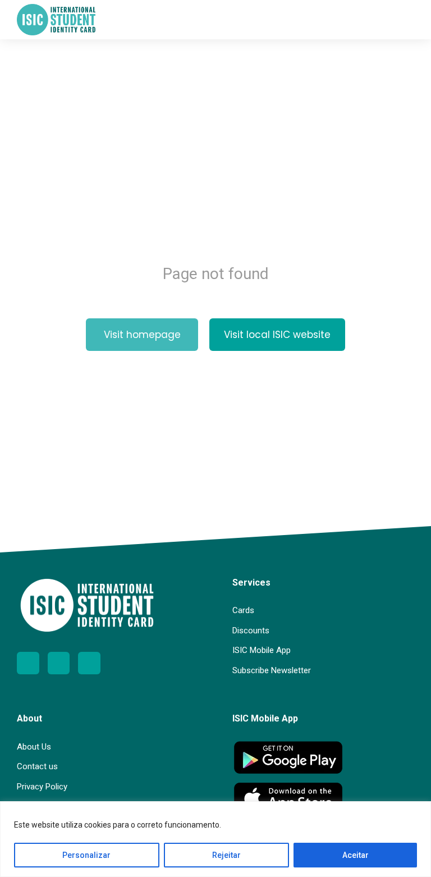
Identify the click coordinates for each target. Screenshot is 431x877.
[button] (406, 19)
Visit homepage (142, 334)
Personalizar (86, 855)
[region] (215, 839)
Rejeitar (226, 855)
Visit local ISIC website (277, 334)
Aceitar (355, 855)
